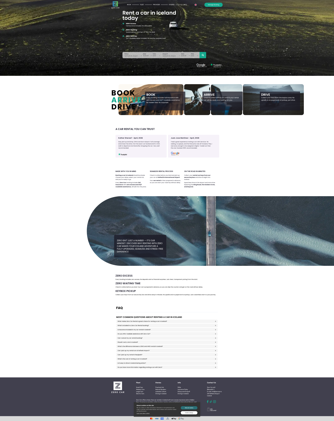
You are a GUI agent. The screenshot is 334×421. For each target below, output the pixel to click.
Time (154, 54)
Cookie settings (189, 412)
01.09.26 (183, 56)
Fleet (142, 4)
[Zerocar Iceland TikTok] (210, 401)
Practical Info (159, 387)
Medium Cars (140, 389)
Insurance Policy (183, 389)
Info (185, 4)
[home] (117, 387)
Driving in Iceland (160, 393)
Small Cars (139, 387)
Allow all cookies (189, 407)
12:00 (154, 56)
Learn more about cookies (143, 413)
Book (129, 4)
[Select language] (196, 5)
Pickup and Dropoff (184, 391)
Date (144, 54)
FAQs (179, 387)
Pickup (127, 54)
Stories (171, 4)
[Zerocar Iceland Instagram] (214, 402)
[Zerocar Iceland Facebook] (207, 401)
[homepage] (115, 4)
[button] (203, 55)
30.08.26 (146, 56)
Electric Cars (140, 393)
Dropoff (165, 54)
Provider (156, 4)
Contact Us (211, 383)
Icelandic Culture (160, 391)
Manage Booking (213, 5)
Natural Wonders (160, 389)
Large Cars (139, 391)
